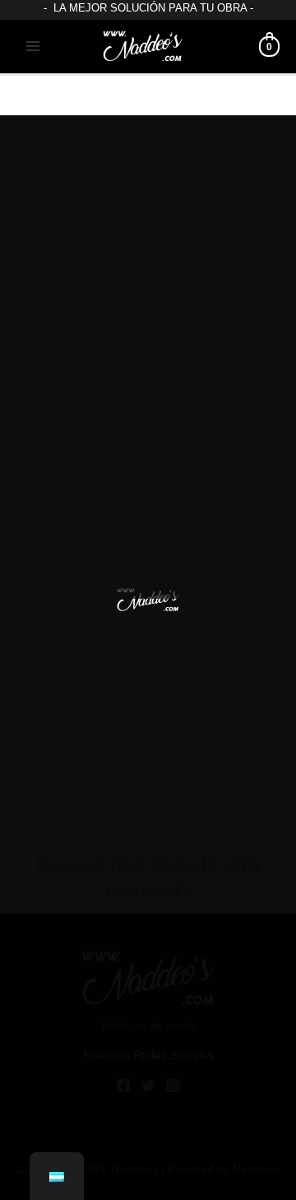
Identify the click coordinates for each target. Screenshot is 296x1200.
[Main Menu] (33, 46)
